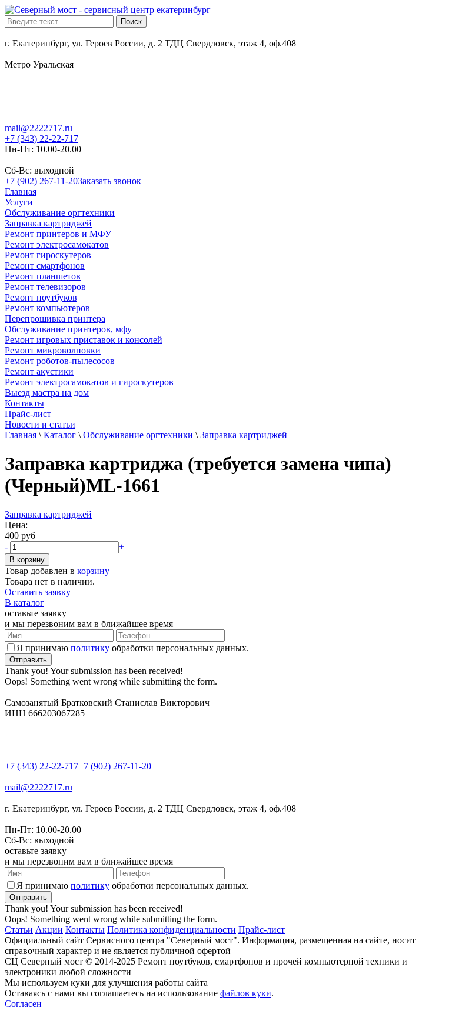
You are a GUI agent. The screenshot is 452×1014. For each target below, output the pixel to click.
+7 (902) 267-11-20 (41, 181)
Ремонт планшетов (43, 276)
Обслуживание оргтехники (60, 213)
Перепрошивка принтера (55, 318)
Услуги (19, 202)
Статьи (19, 930)
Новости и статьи (40, 424)
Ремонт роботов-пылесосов (60, 361)
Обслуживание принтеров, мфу (68, 329)
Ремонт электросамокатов (57, 244)
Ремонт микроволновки (53, 350)
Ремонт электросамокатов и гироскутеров (89, 382)
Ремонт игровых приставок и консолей (83, 340)
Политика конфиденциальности (171, 930)
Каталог (60, 435)
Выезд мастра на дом (47, 393)
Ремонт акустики (39, 371)
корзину (93, 571)
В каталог (24, 603)
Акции (49, 930)
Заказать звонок (109, 181)
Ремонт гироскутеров (48, 255)
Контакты (24, 403)
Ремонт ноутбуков (41, 297)
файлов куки (245, 993)
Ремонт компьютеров (47, 308)
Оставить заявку (38, 592)
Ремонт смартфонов (45, 266)
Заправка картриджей (48, 223)
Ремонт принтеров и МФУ (58, 234)
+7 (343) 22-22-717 (41, 139)
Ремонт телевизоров (45, 287)
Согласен (23, 1004)
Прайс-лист (28, 414)
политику (90, 648)
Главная (20, 191)
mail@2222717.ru (38, 128)
